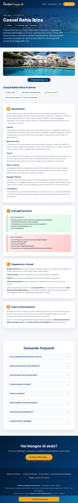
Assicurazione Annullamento (61, 474)
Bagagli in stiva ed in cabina (39, 478)
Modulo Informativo (14, 474)
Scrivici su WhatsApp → (39, 457)
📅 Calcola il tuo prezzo (39, 499)
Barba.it (13, 4)
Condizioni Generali (30, 474)
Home (44, 4)
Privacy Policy (44, 474)
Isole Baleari (52, 4)
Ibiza (9, 15)
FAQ (60, 4)
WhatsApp (69, 4)
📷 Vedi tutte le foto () (39, 80)
